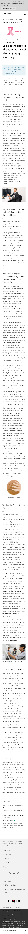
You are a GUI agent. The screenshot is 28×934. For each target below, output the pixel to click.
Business (5, 859)
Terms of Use (18, 907)
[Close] (25, 912)
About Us (6, 863)
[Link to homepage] (6, 14)
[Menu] (25, 14)
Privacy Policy (6, 907)
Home (3, 19)
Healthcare (10, 19)
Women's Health (13, 21)
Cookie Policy (19, 923)
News (4, 867)
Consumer (6, 850)
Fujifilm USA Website (8, 8)
